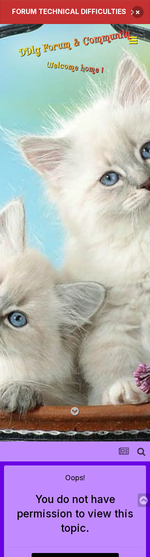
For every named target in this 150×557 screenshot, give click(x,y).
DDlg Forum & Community (75, 43)
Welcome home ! (75, 67)
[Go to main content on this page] (75, 411)
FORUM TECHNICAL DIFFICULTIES (69, 12)
